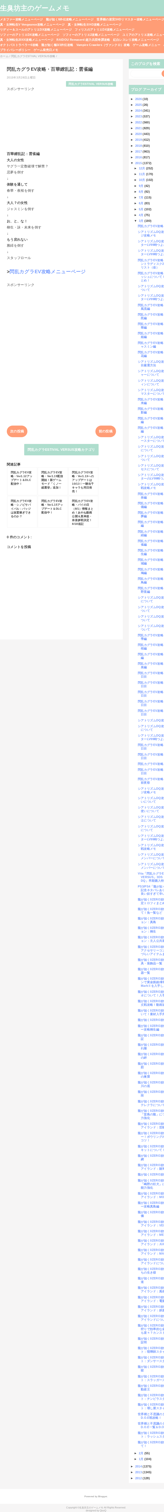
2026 (139, 99)
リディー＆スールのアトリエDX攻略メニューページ (36, 29)
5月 (141, 209)
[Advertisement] (61, 119)
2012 (139, 1478)
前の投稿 (106, 431)
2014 (139, 1466)
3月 (141, 220)
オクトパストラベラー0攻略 (19, 45)
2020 (139, 134)
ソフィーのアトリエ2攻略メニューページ (91, 34)
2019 (139, 139)
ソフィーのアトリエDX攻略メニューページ (30, 34)
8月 (141, 191)
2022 (139, 122)
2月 (141, 1453)
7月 (141, 197)
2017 (139, 151)
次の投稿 (17, 431)
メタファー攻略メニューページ (21, 19)
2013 (139, 1472)
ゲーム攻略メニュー (146, 45)
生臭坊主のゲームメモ (35, 8)
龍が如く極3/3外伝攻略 (57, 45)
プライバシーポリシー (15, 50)
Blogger (102, 1496)
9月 (141, 186)
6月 (141, 203)
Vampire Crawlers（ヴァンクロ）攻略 (103, 45)
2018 (139, 145)
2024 (139, 110)
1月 (141, 1459)
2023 (139, 116)
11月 (142, 174)
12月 (142, 168)
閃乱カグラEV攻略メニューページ (48, 271)
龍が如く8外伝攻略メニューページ (70, 19)
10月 (142, 180)
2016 (139, 157)
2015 (139, 163)
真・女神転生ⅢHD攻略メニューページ (94, 24)
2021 (139, 128)
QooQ (103, 1510)
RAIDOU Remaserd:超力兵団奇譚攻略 (83, 39)
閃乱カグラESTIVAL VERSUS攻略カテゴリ (61, 450)
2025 (139, 104)
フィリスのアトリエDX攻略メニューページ (104, 29)
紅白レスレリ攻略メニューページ (136, 39)
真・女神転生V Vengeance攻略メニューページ (32, 24)
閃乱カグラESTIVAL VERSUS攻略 (91, 83)
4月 (141, 215)
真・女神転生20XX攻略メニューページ (26, 39)
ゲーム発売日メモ (46, 50)
